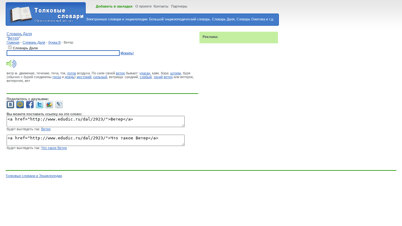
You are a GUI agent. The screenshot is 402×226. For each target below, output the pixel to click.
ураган (144, 73)
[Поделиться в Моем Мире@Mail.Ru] (20, 104)
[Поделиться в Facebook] (30, 104)
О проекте (143, 6)
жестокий (84, 77)
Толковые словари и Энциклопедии (34, 176)
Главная (13, 42)
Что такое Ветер (54, 148)
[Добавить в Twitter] (39, 104)
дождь (69, 77)
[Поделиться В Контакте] (10, 104)
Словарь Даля (34, 42)
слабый (146, 77)
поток (71, 73)
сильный (100, 77)
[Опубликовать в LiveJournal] (59, 104)
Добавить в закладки (114, 6)
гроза (56, 77)
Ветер (46, 129)
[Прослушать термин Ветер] (11, 66)
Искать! (127, 53)
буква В (54, 42)
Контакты (161, 6)
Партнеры (179, 6)
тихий (158, 77)
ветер (120, 73)
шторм (175, 73)
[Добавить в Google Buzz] (49, 104)
